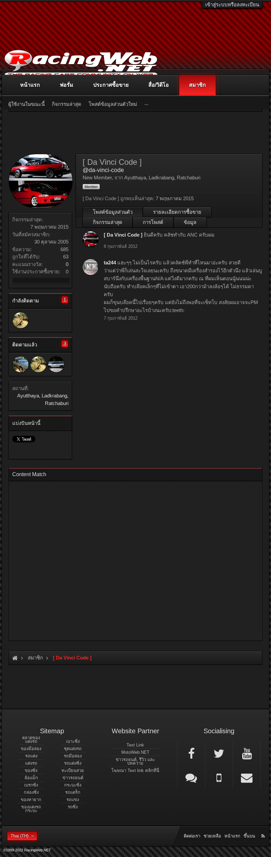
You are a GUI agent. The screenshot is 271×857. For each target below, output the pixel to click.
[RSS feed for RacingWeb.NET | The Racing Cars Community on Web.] (263, 828)
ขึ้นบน (249, 836)
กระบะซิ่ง (72, 785)
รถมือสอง (73, 755)
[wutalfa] (20, 364)
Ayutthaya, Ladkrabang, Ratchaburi (162, 177)
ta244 (110, 262)
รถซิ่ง (73, 806)
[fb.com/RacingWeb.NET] (191, 753)
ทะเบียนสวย (72, 770)
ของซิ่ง (31, 770)
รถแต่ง (31, 755)
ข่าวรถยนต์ (72, 777)
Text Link (135, 745)
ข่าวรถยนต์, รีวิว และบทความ (135, 761)
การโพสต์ (153, 222)
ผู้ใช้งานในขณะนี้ (26, 104)
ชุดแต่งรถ (73, 748)
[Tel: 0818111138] (219, 777)
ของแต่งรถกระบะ (31, 808)
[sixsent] (20, 320)
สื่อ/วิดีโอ (158, 85)
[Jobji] (56, 364)
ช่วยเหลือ (212, 836)
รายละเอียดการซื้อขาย (177, 212)
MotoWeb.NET (135, 752)
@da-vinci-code (103, 170)
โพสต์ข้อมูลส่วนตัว (113, 212)
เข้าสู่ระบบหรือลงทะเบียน (232, 4)
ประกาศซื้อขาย (111, 85)
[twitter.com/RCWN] (219, 753)
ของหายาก (31, 799)
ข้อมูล (190, 222)
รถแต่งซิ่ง (72, 763)
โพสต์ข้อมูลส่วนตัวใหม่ (113, 104)
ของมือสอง (31, 748)
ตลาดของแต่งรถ (31, 739)
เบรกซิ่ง (31, 785)
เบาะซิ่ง (73, 741)
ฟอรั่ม (66, 85)
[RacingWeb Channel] (246, 753)
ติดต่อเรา (192, 836)
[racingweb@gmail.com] (246, 777)
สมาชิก (197, 85)
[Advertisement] (135, 559)
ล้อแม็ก (31, 777)
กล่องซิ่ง (31, 792)
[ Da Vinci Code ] (123, 235)
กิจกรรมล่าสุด (107, 222)
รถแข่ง (72, 799)
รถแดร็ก (72, 792)
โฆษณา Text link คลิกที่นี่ (135, 770)
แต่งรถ (31, 763)
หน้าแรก (30, 85)
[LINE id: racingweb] (191, 777)
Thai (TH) (19, 836)
